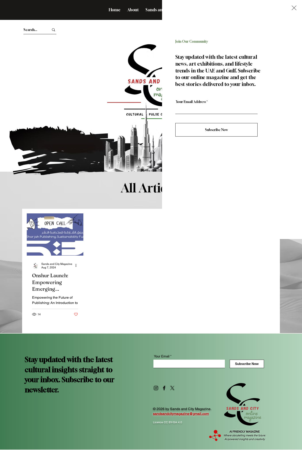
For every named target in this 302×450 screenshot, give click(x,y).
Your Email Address (191, 101)
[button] (294, 8)
